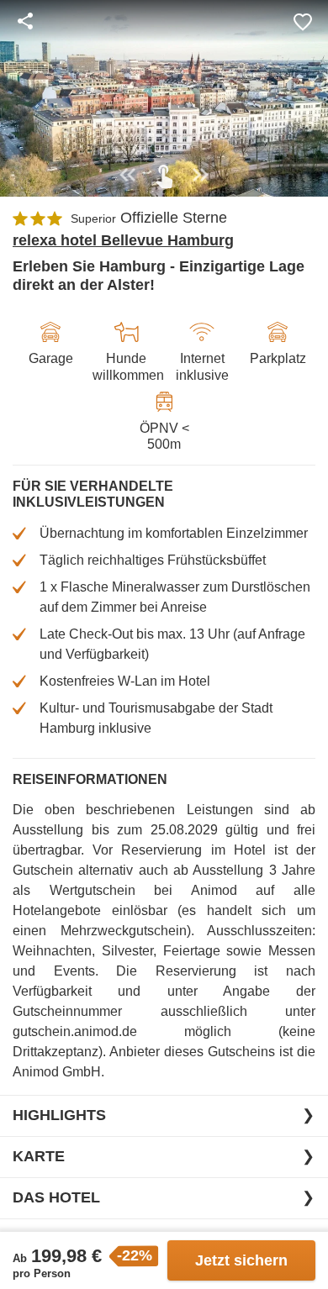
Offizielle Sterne (173, 217)
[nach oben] (309, 644)
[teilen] (25, 21)
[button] (303, 21)
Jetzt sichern (241, 1260)
